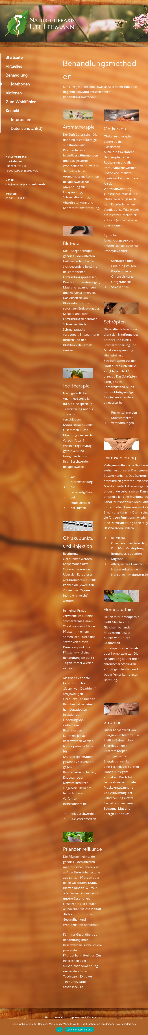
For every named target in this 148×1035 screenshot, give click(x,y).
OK (59, 1029)
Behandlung (17, 75)
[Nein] (143, 1027)
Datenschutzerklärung (79, 1029)
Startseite (14, 57)
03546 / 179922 (15, 198)
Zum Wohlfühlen (21, 102)
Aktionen (14, 93)
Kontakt (12, 110)
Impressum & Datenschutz (86, 1017)
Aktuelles (14, 66)
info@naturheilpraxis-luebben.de (25, 184)
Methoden (20, 84)
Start (47, 1017)
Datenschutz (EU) (26, 128)
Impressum (21, 119)
